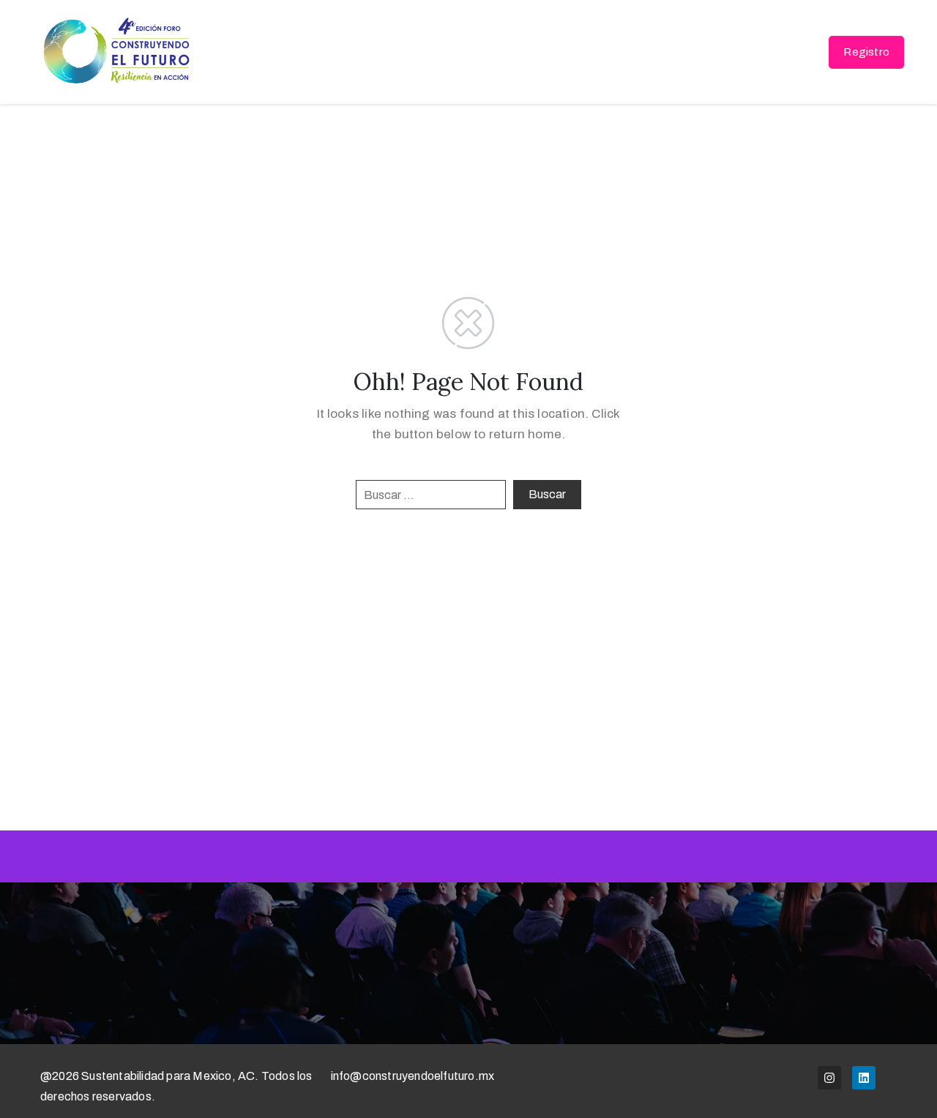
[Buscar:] (431, 494)
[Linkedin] (864, 1077)
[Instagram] (829, 1077)
